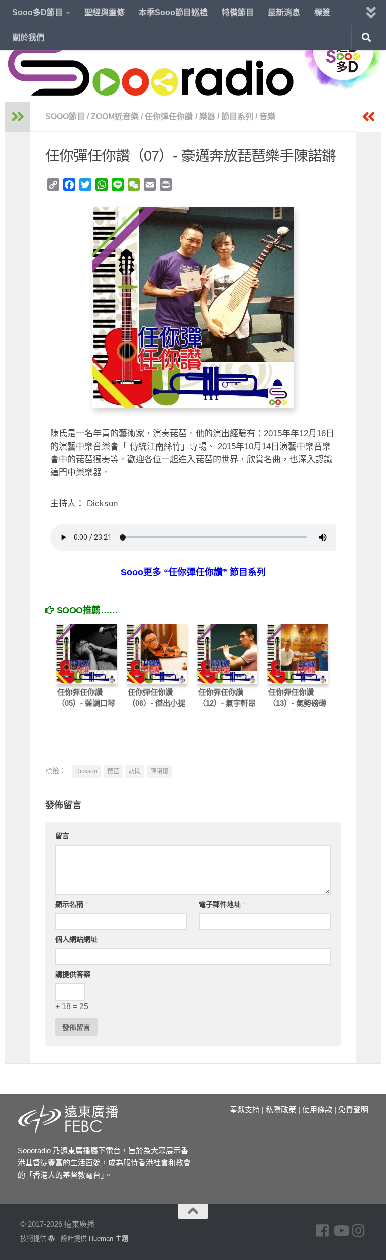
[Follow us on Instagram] (359, 1231)
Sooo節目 (65, 116)
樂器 (207, 116)
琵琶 (113, 771)
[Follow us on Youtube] (341, 1231)
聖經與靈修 (104, 12)
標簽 (322, 12)
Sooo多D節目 (37, 12)
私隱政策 (281, 1109)
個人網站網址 (76, 939)
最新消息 (284, 12)
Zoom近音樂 (115, 116)
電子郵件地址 (222, 904)
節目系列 (237, 116)
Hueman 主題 (108, 1238)
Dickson (86, 771)
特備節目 (238, 12)
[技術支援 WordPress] (51, 1238)
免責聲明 (353, 1109)
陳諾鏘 (159, 771)
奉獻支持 (245, 1109)
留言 (62, 836)
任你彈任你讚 (169, 116)
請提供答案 (72, 974)
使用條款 (317, 1109)
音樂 (267, 116)
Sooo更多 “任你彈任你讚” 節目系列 (193, 572)
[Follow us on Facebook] (323, 1231)
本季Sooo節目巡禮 (173, 12)
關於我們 (28, 37)
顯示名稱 (71, 904)
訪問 (135, 771)
